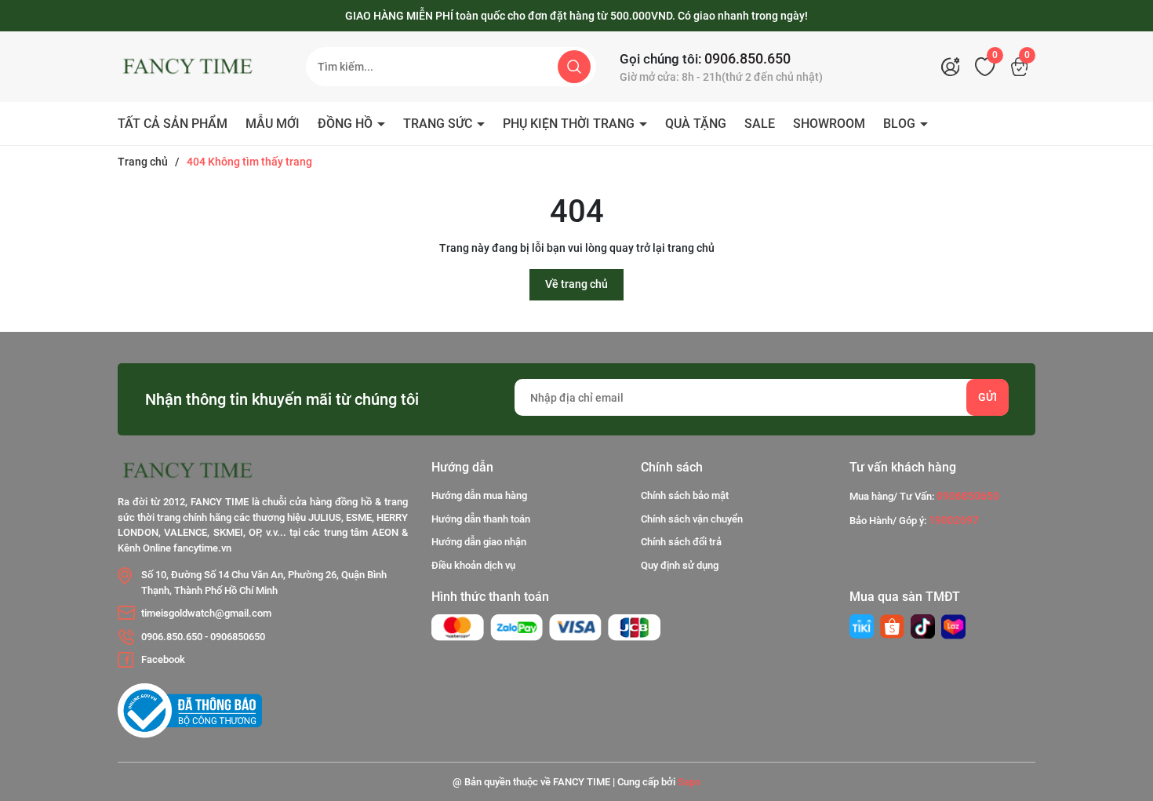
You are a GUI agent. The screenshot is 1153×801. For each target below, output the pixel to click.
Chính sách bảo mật (685, 495)
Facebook (163, 659)
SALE (759, 123)
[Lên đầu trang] (1128, 701)
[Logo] (200, 66)
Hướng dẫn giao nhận (478, 542)
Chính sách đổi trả (681, 542)
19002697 (954, 520)
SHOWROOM (829, 123)
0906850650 (237, 637)
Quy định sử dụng (679, 565)
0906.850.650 (747, 58)
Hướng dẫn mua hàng (479, 495)
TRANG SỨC (439, 123)
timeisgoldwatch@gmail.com (206, 613)
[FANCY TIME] (861, 626)
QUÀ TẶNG (695, 123)
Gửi (987, 397)
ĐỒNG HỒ (347, 123)
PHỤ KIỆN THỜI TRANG (570, 123)
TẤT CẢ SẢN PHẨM (172, 123)
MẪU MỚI (273, 123)
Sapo (689, 782)
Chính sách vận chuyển (692, 519)
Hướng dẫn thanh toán (480, 519)
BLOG (900, 123)
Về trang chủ (576, 284)
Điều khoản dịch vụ (473, 565)
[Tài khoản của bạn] (954, 66)
